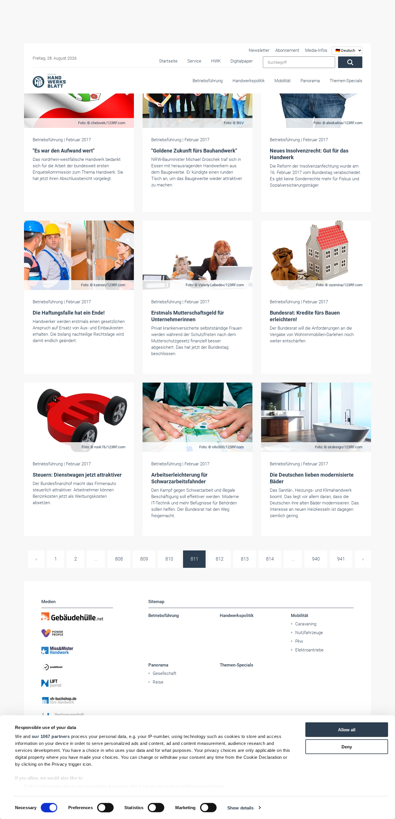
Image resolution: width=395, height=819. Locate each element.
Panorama (310, 80)
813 (245, 559)
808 (119, 559)
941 (341, 559)
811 (194, 559)
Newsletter (259, 50)
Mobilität (282, 80)
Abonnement (287, 50)
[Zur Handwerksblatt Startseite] (49, 80)
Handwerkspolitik (248, 80)
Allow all (346, 729)
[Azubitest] (77, 667)
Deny (347, 746)
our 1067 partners (51, 736)
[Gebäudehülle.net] (77, 616)
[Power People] (77, 633)
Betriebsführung (208, 80)
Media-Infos (316, 50)
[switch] (105, 807)
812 (220, 559)
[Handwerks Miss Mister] (77, 650)
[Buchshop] (77, 700)
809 (144, 559)
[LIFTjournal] (77, 684)
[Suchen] (350, 62)
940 (316, 559)
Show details (240, 807)
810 (169, 559)
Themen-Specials (346, 80)
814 (270, 559)
